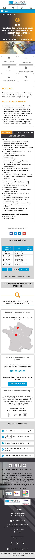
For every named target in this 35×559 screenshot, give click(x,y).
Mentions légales (29, 553)
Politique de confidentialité (18, 555)
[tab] (6, 132)
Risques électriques (10, 14)
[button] (4, 11)
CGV (23, 553)
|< (4, 269)
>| (26, 269)
